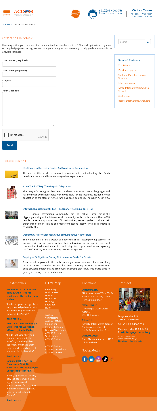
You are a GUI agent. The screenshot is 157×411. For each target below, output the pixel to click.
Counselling (51, 323)
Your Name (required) (15, 60)
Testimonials (51, 336)
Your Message (10, 90)
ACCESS (49, 314)
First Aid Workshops (55, 330)
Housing (49, 301)
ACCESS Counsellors (55, 349)
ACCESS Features (54, 320)
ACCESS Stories (53, 333)
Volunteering (51, 317)
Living (48, 307)
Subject (6, 80)
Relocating (50, 289)
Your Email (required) (14, 70)
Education (50, 304)
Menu (7, 13)
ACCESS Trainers (53, 352)
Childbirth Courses (55, 326)
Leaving (49, 295)
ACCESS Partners (53, 339)
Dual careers (51, 292)
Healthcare (50, 298)
